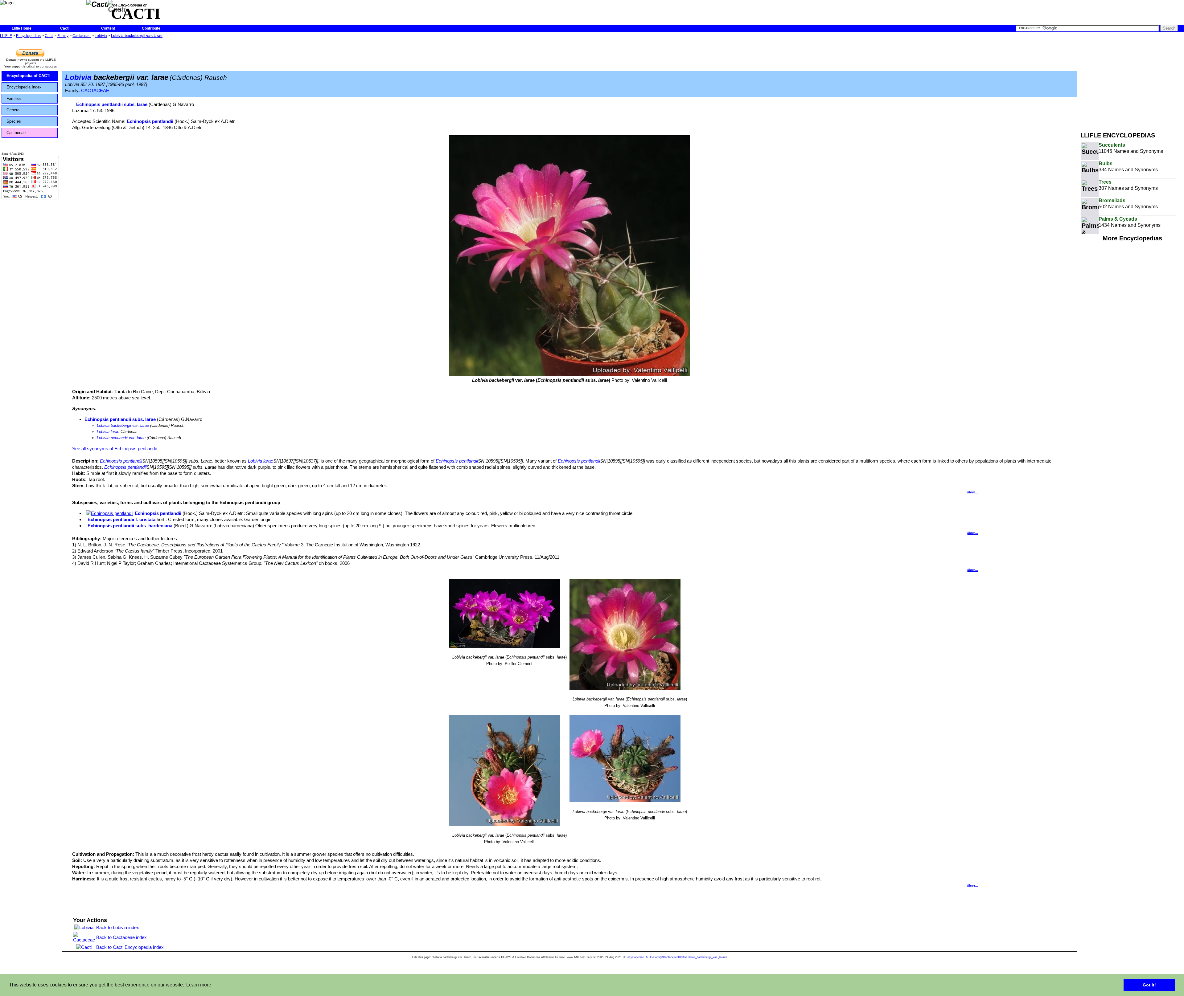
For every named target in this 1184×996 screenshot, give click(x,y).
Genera (12, 110)
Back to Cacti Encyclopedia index (130, 947)
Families (14, 98)
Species (13, 121)
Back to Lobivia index (117, 927)
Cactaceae (81, 36)
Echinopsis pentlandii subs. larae (120, 419)
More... (972, 492)
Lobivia (101, 36)
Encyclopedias (28, 36)
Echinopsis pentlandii (150, 121)
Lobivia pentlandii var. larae (121, 437)
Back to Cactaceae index (121, 937)
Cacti (64, 28)
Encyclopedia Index (24, 87)
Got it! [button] (1149, 984)
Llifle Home (21, 28)
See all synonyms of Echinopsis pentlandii (114, 448)
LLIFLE (6, 36)
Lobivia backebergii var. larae (136, 36)
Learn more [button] (198, 984)
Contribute (151, 28)
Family (62, 36)
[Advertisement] (1132, 82)
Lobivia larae (108, 431)
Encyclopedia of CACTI (28, 75)
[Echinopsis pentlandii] (109, 513)
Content (108, 28)
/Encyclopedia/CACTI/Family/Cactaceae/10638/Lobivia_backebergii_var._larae (675, 957)
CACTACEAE (95, 90)
